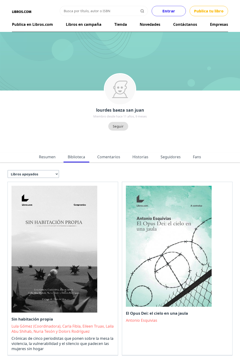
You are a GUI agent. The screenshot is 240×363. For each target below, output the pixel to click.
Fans (197, 156)
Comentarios (108, 156)
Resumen (47, 156)
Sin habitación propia (32, 319)
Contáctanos (185, 24)
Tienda (120, 24)
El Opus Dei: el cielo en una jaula (157, 313)
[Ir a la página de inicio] (21, 11)
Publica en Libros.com (32, 24)
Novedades (150, 24)
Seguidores (171, 156)
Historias (140, 156)
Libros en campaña (83, 24)
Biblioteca (76, 156)
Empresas (219, 24)
